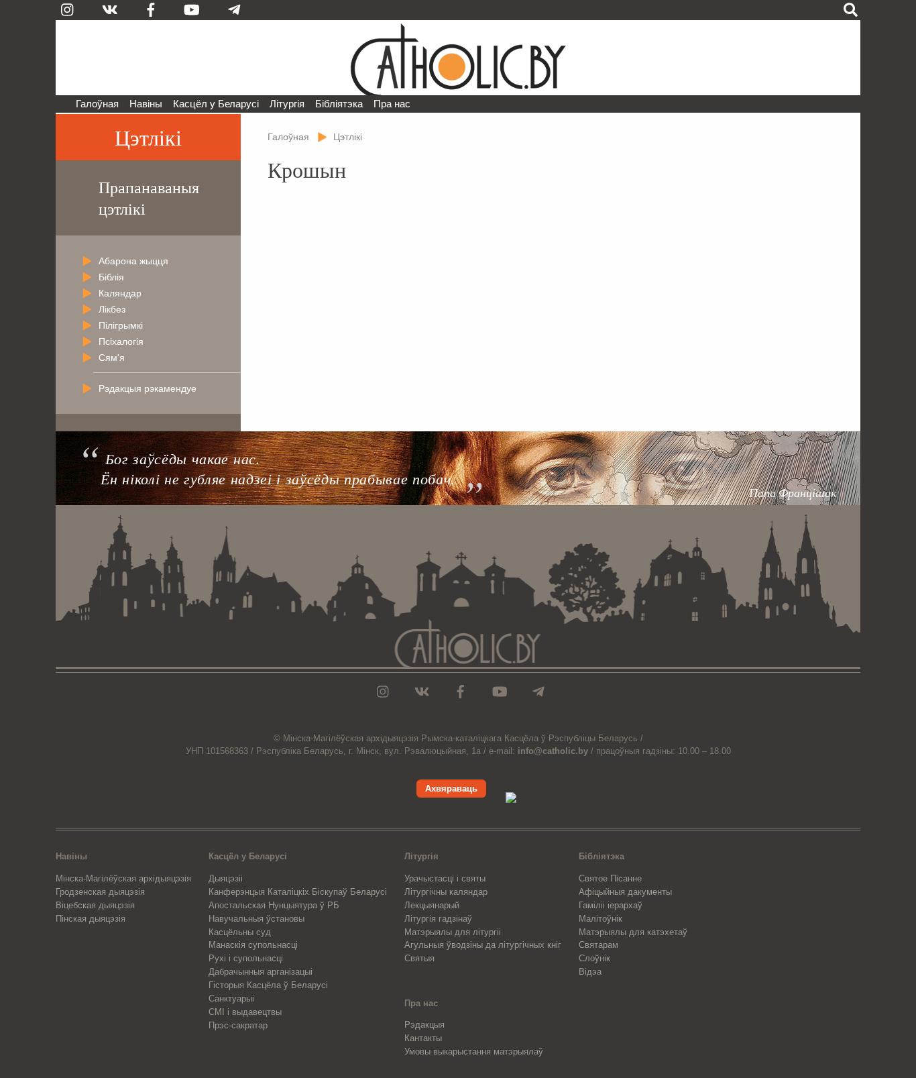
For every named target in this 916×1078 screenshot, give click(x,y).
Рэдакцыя (424, 1025)
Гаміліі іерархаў (610, 905)
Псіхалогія (121, 341)
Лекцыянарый (431, 905)
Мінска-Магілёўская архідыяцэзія (123, 878)
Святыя (419, 958)
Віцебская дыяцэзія (95, 905)
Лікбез (112, 309)
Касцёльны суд (240, 932)
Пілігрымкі (121, 325)
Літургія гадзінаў (438, 919)
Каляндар (120, 293)
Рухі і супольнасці (246, 958)
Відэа (590, 972)
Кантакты (423, 1038)
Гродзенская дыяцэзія (100, 892)
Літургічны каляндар (446, 892)
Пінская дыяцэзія (90, 919)
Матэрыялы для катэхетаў (633, 932)
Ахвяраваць (451, 789)
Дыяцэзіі (226, 878)
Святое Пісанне (610, 878)
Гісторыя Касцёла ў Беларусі (268, 985)
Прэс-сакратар (238, 1025)
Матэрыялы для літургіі (452, 932)
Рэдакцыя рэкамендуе (147, 388)
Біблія (111, 277)
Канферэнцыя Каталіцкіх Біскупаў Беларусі (298, 892)
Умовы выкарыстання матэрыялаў (473, 1051)
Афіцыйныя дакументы (625, 892)
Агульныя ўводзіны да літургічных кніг (482, 945)
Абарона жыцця (133, 261)
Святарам (598, 945)
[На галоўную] (458, 57)
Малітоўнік (600, 919)
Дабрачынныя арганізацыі (260, 972)
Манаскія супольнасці (253, 945)
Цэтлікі (148, 137)
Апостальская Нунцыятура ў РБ (274, 905)
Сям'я (112, 357)
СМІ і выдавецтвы (245, 1012)
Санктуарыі (231, 998)
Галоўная (97, 103)
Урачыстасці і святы (444, 878)
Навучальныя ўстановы (256, 919)
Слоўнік (594, 958)
